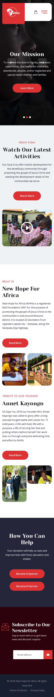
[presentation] (12, 62)
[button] (24, 117)
